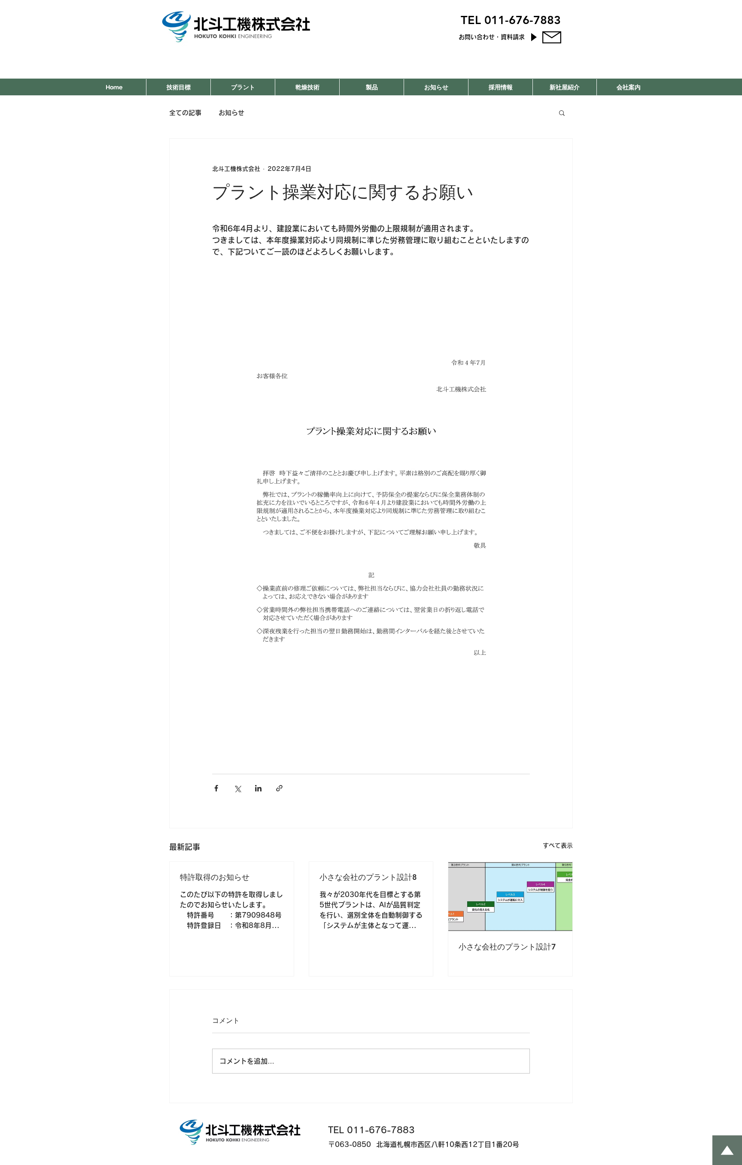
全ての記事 (185, 113)
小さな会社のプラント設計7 (507, 947)
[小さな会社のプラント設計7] (510, 896)
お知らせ (231, 113)
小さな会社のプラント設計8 (368, 877)
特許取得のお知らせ (214, 877)
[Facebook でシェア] (216, 788)
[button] (562, 112)
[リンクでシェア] (279, 788)
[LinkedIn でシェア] (258, 788)
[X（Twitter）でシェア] (237, 788)
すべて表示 (558, 846)
